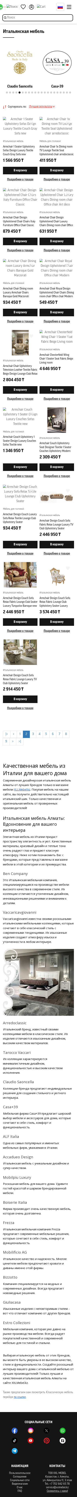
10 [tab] (35, 93)
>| (20, 741)
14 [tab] (48, 93)
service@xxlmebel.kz (57, 1487)
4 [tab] (16, 93)
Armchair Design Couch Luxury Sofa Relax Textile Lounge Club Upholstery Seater (20, 518)
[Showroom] (63, 1441)
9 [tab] (32, 93)
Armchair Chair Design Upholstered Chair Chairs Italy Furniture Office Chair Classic (19, 221)
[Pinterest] (47, 1441)
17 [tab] (57, 93)
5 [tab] (20, 93)
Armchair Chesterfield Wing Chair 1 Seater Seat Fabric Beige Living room (56, 359)
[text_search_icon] (13, 7)
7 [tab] (26, 93)
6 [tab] (23, 93)
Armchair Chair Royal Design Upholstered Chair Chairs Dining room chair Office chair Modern (56, 292)
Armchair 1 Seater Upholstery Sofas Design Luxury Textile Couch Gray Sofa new (19, 150)
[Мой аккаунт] (32, 7)
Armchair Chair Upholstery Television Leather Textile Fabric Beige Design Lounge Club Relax (20, 370)
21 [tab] (70, 93)
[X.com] (47, 1431)
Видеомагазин (20, 1484)
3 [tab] (13, 93)
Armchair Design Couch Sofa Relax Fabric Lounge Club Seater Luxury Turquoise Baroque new (20, 602)
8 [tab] (29, 93)
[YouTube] (31, 1441)
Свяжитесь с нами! (57, 1491)
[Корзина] (45, 7)
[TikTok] (15, 1441)
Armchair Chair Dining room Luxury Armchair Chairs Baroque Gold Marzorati (18, 292)
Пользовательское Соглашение (19, 1475)
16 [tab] (54, 93)
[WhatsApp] (63, 1431)
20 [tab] (67, 93)
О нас (20, 1487)
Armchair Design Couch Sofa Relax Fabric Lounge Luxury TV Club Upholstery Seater (20, 679)
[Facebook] (15, 1431)
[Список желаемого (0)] (24, 7)
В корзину (20, 170)
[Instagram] (31, 1431)
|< (7, 734)
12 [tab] (42, 93)
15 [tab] (51, 93)
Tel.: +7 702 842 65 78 (57, 1484)
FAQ (20, 1491)
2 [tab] (10, 93)
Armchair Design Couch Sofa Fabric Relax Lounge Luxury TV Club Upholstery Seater (56, 524)
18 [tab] (61, 93)
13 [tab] (45, 93)
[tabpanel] (20, 67)
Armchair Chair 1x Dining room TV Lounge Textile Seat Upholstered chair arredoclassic (56, 150)
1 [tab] (7, 93)
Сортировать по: (17, 106)
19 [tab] (64, 93)
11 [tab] (38, 93)
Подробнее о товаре (20, 179)
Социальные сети (19, 1480)
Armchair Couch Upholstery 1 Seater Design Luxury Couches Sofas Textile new (19, 441)
